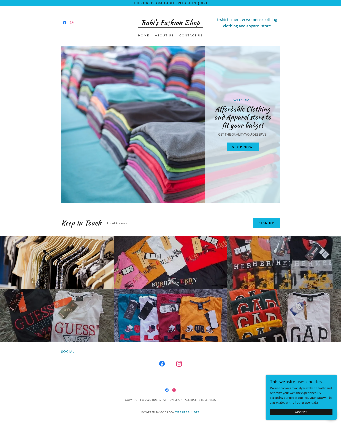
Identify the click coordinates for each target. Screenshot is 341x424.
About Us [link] (164, 35)
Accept (301, 412)
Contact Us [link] (191, 35)
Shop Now (242, 147)
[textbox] (177, 223)
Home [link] (143, 35)
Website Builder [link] (187, 412)
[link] (64, 22)
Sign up (266, 223)
